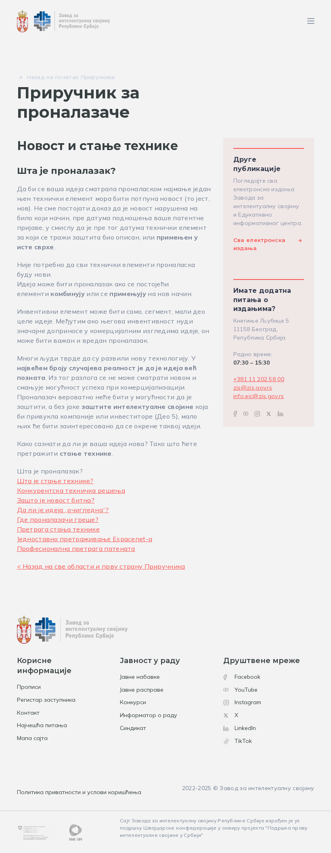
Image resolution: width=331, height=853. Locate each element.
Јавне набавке (140, 676)
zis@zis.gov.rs (252, 387)
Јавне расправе (141, 689)
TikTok (243, 741)
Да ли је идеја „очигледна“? (63, 510)
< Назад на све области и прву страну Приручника (101, 566)
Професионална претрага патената (76, 548)
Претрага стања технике (58, 529)
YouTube (246, 689)
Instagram (248, 702)
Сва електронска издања (259, 244)
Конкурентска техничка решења (71, 490)
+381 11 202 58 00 (258, 379)
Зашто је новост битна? (56, 500)
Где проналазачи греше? (58, 519)
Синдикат (133, 728)
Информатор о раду (148, 715)
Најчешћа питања (42, 725)
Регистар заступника (46, 699)
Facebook (247, 676)
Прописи (29, 686)
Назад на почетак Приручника (71, 77)
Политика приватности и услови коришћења (79, 792)
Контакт (28, 712)
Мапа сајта (32, 738)
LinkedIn (245, 728)
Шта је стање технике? (55, 481)
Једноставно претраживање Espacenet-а (85, 539)
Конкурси (133, 702)
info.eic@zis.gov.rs (258, 396)
